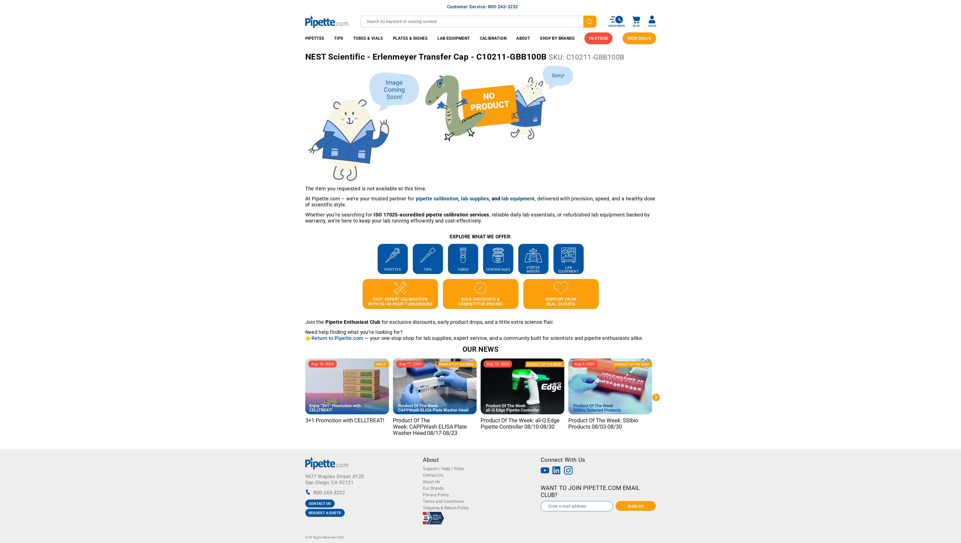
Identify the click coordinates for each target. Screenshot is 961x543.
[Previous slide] (305, 259)
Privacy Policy (436, 494)
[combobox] (478, 22)
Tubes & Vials (368, 38)
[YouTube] (545, 471)
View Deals (639, 38)
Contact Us (433, 475)
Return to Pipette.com (337, 338)
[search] (589, 22)
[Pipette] (326, 21)
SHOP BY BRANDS (557, 38)
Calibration (493, 38)
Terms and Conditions (443, 501)
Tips (338, 38)
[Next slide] (656, 259)
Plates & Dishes (410, 38)
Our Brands (433, 488)
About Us (431, 481)
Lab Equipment (453, 38)
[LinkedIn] (556, 471)
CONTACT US (320, 504)
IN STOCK (598, 38)
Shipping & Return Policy (446, 508)
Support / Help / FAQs (443, 468)
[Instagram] (568, 471)
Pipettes (314, 38)
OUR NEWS (480, 349)
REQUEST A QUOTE (325, 513)
